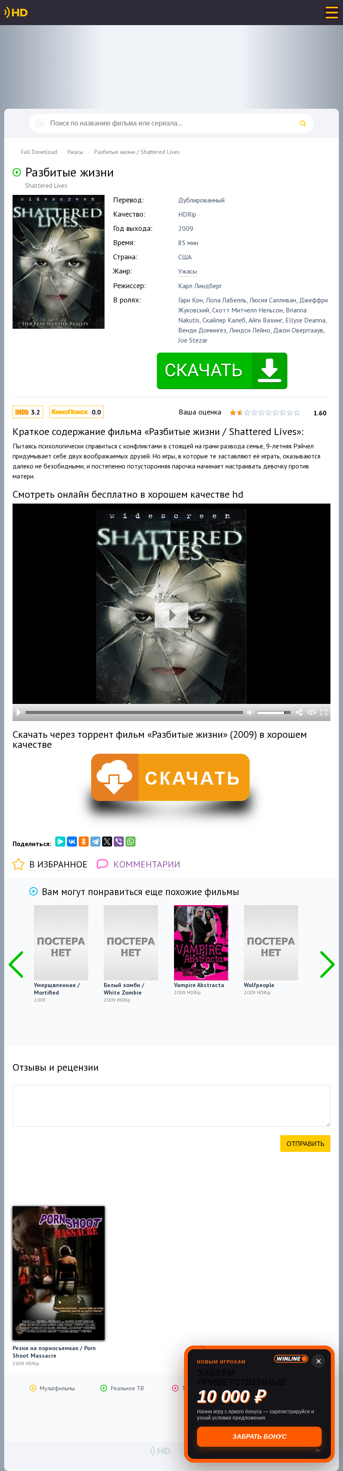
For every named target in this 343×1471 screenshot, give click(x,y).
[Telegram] (95, 842)
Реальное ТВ (127, 1388)
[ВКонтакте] (72, 842)
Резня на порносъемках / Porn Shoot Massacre (54, 1351)
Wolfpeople (259, 985)
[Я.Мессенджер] (60, 842)
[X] (107, 842)
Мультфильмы (57, 1388)
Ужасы (187, 271)
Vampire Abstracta (199, 985)
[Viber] (119, 842)
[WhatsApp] (130, 842)
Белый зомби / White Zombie (124, 988)
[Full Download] (29, 12)
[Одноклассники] (84, 842)
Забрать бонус (260, 1436)
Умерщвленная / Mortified (57, 988)
